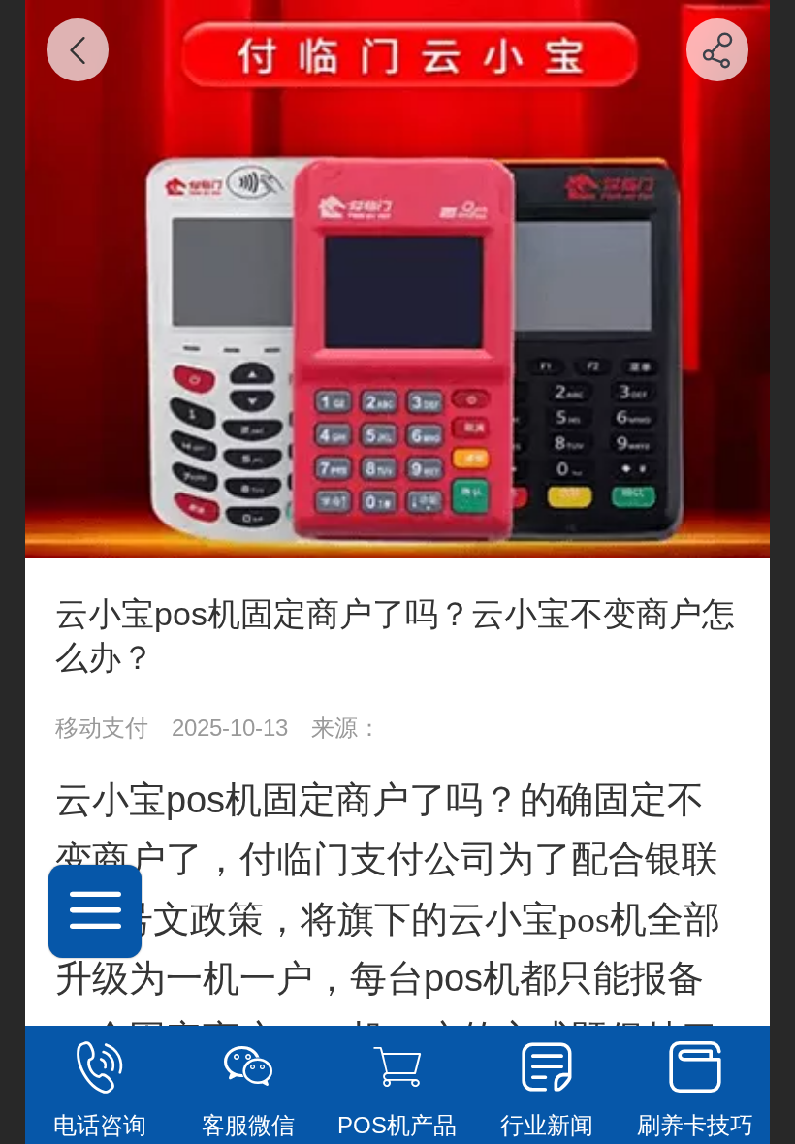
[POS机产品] (397, 1067)
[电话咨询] (100, 1067)
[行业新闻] (546, 1067)
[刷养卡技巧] (695, 1067)
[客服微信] (249, 1067)
